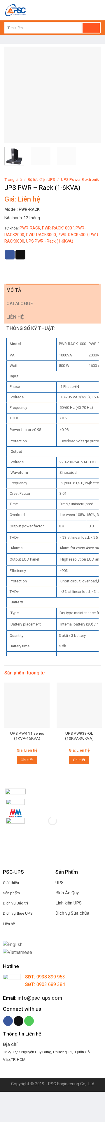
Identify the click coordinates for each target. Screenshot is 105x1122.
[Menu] (97, 10)
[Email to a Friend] (20, 255)
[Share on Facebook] (10, 255)
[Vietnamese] (17, 952)
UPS (59, 882)
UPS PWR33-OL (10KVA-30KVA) (79, 736)
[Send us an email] (18, 1021)
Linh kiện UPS (68, 903)
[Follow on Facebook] (8, 1021)
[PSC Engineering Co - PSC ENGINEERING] (44, 10)
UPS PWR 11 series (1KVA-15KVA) (27, 736)
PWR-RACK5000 (73, 234)
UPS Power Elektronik (80, 179)
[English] (12, 944)
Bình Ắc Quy (67, 892)
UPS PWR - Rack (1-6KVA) (49, 241)
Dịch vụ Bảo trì (15, 903)
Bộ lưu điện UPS (41, 179)
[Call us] (29, 1021)
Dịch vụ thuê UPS (18, 913)
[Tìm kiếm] (91, 27)
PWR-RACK (30, 228)
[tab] (52, 290)
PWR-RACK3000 (41, 234)
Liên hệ (15, 317)
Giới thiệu (11, 882)
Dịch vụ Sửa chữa (72, 913)
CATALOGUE (19, 303)
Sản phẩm (11, 892)
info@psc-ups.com (40, 998)
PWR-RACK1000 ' (58, 228)
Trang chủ (13, 179)
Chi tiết (27, 760)
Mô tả (14, 290)
